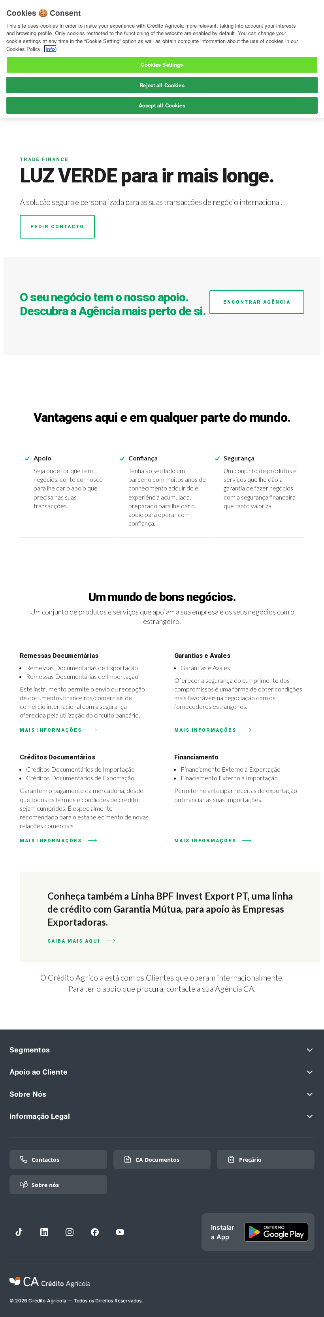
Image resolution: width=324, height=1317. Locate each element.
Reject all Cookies (161, 85)
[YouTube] (120, 1232)
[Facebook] (94, 1232)
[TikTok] (18, 1232)
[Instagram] (69, 1232)
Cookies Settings (162, 64)
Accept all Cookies (162, 105)
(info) (50, 49)
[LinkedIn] (44, 1232)
